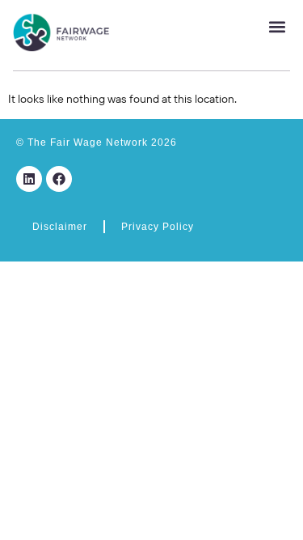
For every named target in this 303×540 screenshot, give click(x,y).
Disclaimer (59, 226)
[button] (276, 26)
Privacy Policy (157, 226)
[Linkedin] (29, 179)
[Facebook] (59, 179)
